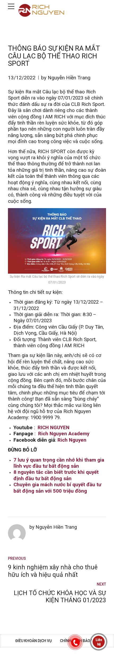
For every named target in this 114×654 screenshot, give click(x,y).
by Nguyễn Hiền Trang (65, 78)
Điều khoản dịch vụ (33, 641)
